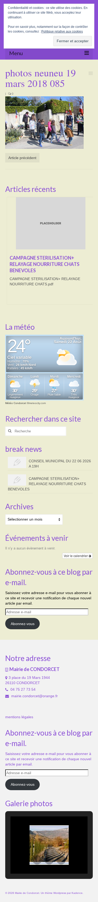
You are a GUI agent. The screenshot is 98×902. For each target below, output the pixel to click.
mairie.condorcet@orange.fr (34, 696)
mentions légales (19, 717)
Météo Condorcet (15, 403)
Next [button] (88, 253)
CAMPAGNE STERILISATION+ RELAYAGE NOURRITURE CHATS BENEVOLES (47, 483)
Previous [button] (9, 253)
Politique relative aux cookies (62, 31)
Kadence (77, 892)
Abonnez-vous (22, 624)
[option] (49, 253)
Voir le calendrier (76, 555)
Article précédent (22, 158)
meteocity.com (37, 403)
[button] (37, 859)
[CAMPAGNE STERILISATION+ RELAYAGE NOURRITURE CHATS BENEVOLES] (49, 223)
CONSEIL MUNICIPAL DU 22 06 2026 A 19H (60, 463)
